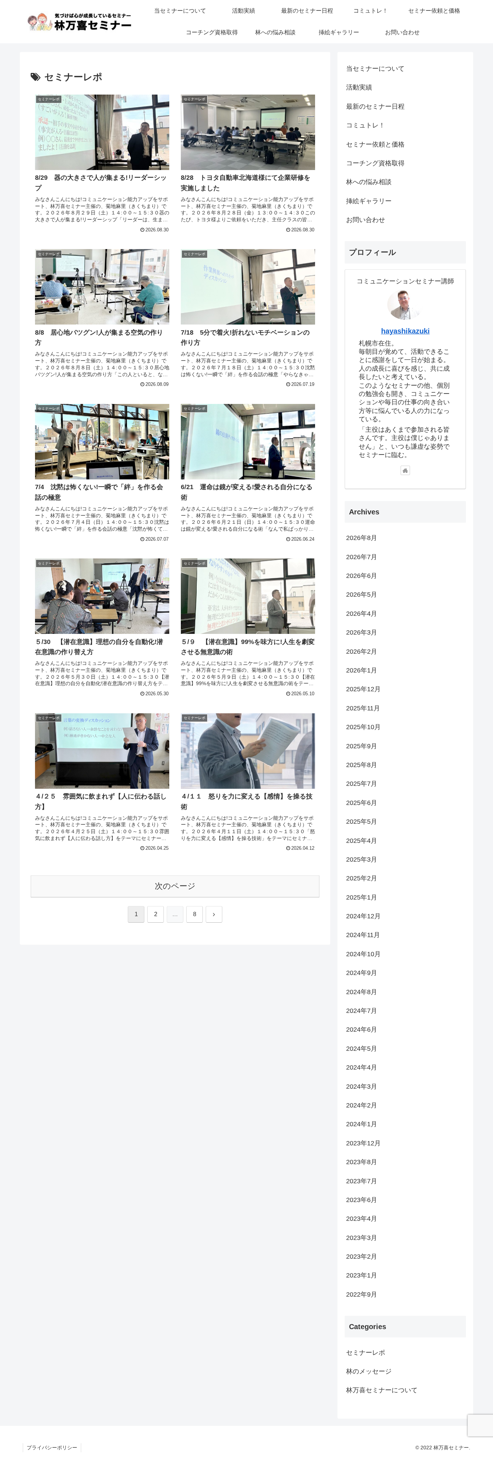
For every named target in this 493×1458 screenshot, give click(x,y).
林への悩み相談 (369, 182)
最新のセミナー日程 (375, 106)
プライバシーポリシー (52, 1447)
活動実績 (359, 87)
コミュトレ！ (365, 125)
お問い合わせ (365, 219)
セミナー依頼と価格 (375, 144)
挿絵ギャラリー (369, 201)
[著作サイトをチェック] (405, 470)
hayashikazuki (405, 331)
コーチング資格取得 (375, 163)
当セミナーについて (375, 68)
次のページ (175, 886)
